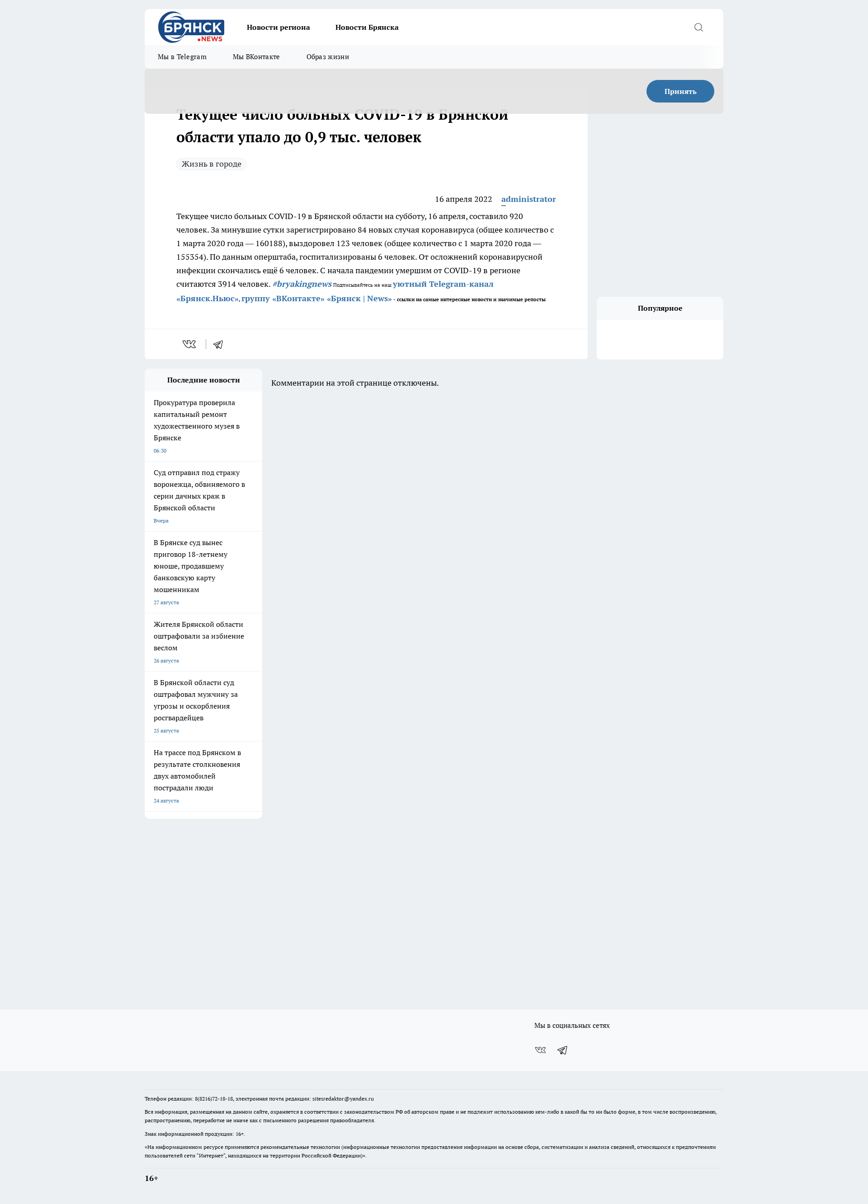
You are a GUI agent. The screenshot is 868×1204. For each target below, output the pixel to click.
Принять (681, 91)
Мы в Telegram (182, 56)
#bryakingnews (301, 284)
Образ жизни (328, 56)
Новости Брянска (367, 27)
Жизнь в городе (211, 164)
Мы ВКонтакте (256, 56)
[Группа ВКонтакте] (540, 1050)
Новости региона (278, 27)
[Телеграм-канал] (563, 1050)
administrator (528, 199)
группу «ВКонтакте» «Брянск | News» (316, 298)
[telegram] (221, 344)
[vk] (190, 344)
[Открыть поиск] (698, 27)
